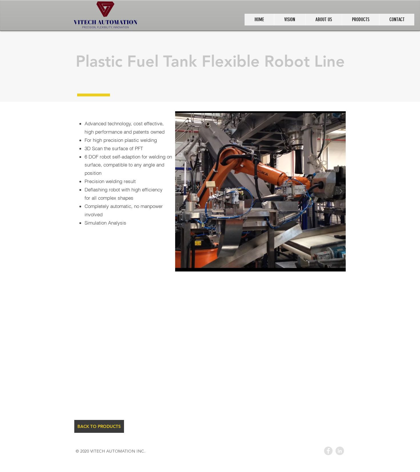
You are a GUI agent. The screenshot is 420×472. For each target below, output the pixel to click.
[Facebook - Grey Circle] (328, 451)
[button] (291, 191)
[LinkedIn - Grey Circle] (339, 451)
